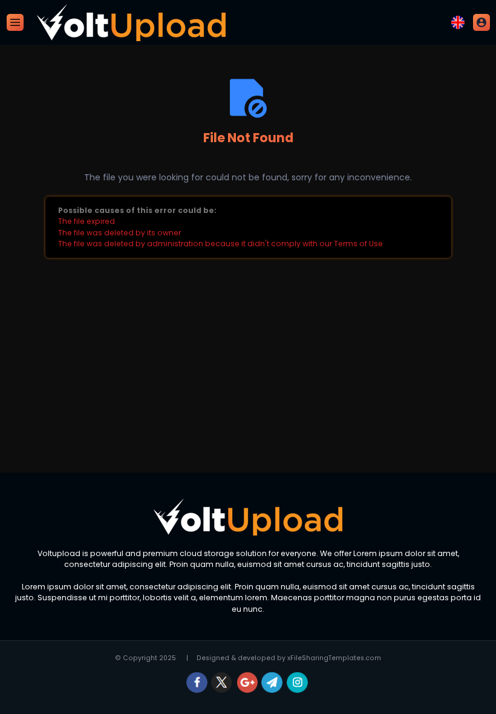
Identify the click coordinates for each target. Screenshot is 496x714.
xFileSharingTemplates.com (334, 658)
